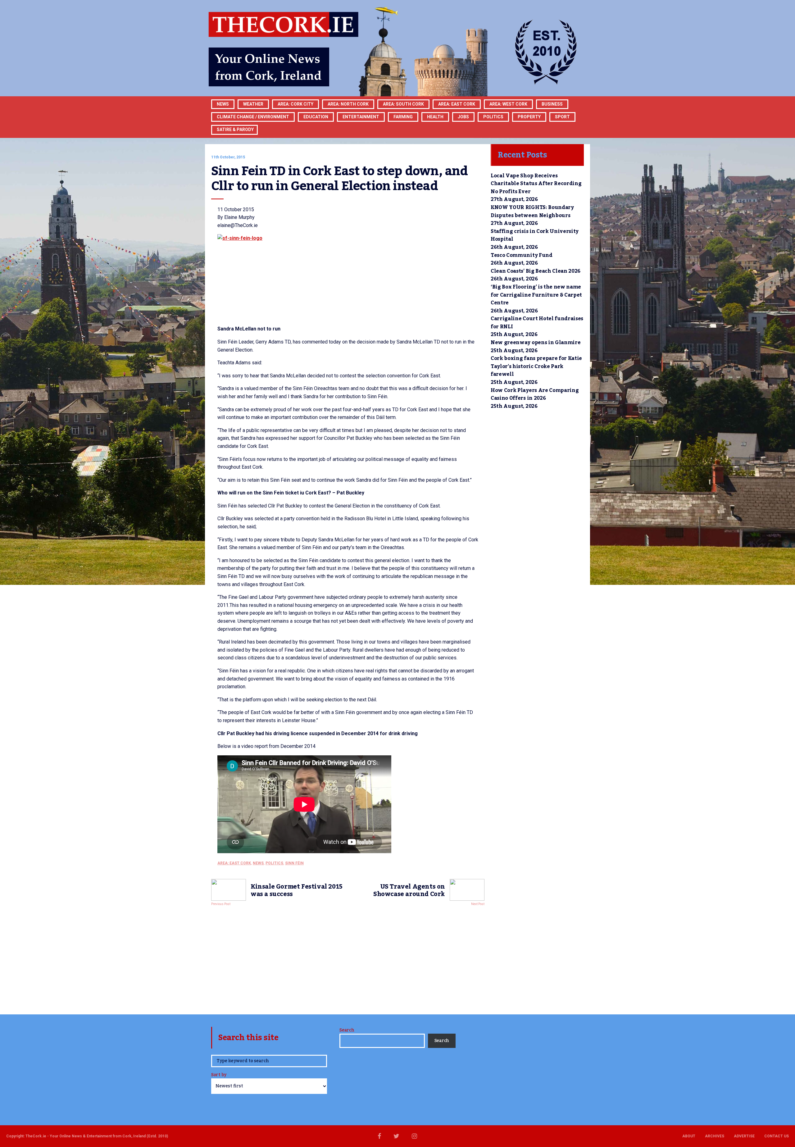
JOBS (463, 116)
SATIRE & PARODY (235, 129)
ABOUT (688, 1136)
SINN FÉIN (294, 863)
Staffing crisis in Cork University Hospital (535, 235)
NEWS (258, 863)
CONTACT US (776, 1136)
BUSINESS (552, 104)
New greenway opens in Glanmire (535, 343)
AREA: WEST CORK (508, 104)
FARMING (403, 116)
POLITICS (493, 116)
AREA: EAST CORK (456, 104)
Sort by (218, 1075)
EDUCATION (315, 116)
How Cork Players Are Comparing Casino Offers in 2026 (535, 394)
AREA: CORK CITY (295, 104)
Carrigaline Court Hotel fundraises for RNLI (537, 323)
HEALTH (435, 116)
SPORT (562, 116)
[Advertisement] (347, 958)
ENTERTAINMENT (361, 116)
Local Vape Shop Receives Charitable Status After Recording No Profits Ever (536, 184)
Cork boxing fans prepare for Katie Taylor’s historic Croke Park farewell (536, 366)
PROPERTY (529, 116)
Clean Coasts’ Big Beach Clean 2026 (535, 271)
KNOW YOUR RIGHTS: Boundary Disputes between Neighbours (532, 212)
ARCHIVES (714, 1136)
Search (346, 1030)
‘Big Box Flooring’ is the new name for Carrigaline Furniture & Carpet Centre (536, 295)
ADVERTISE (744, 1136)
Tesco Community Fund (521, 255)
